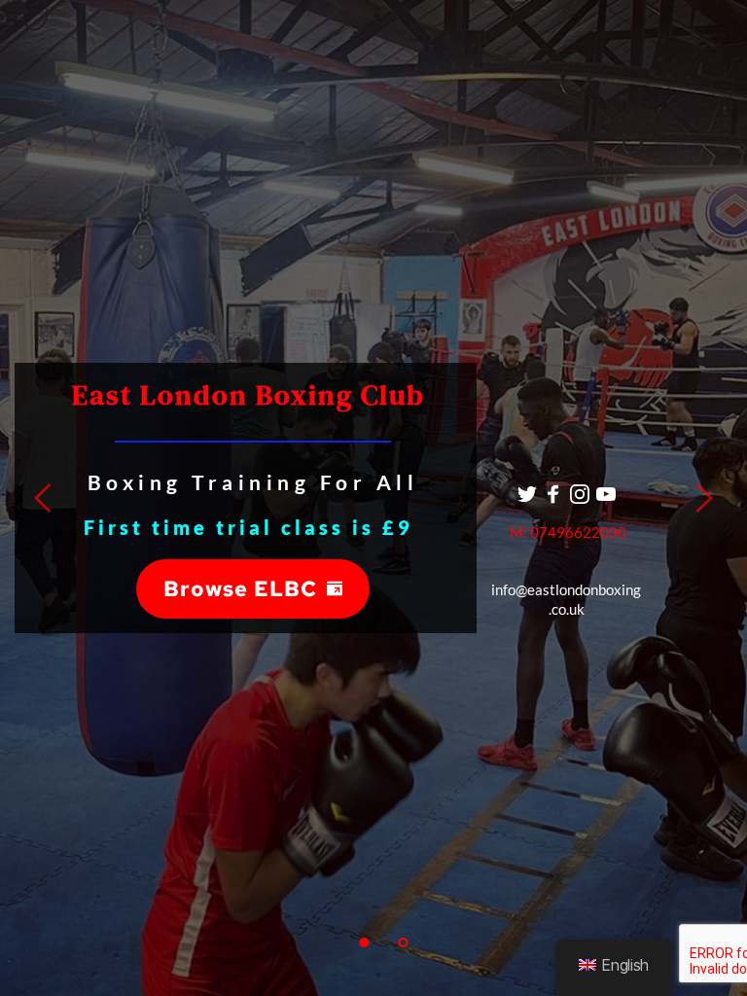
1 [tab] (364, 942)
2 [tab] (403, 942)
